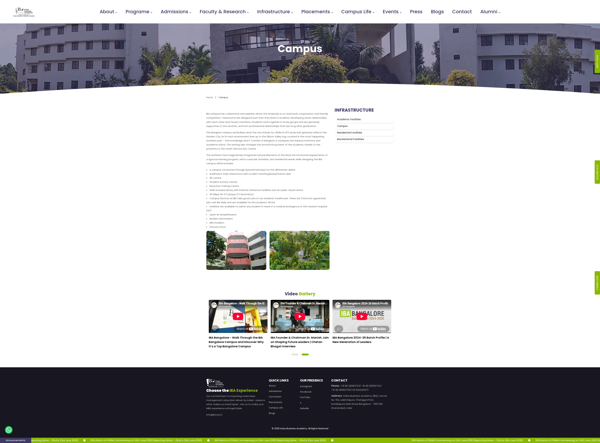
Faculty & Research (223, 12)
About (107, 12)
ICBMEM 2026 (597, 283)
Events (391, 12)
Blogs (437, 12)
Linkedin (304, 408)
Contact (462, 12)
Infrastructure (273, 12)
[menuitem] (108, 12)
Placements (315, 12)
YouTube (305, 397)
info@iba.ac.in (214, 414)
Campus (342, 126)
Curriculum (275, 396)
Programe (137, 12)
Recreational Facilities (350, 139)
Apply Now (597, 61)
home (209, 97)
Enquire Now (597, 172)
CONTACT (339, 380)
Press (416, 12)
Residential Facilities (349, 132)
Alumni (488, 12)
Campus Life (356, 12)
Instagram (306, 386)
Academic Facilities (349, 119)
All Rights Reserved (318, 428)
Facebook (305, 391)
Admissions (174, 12)
